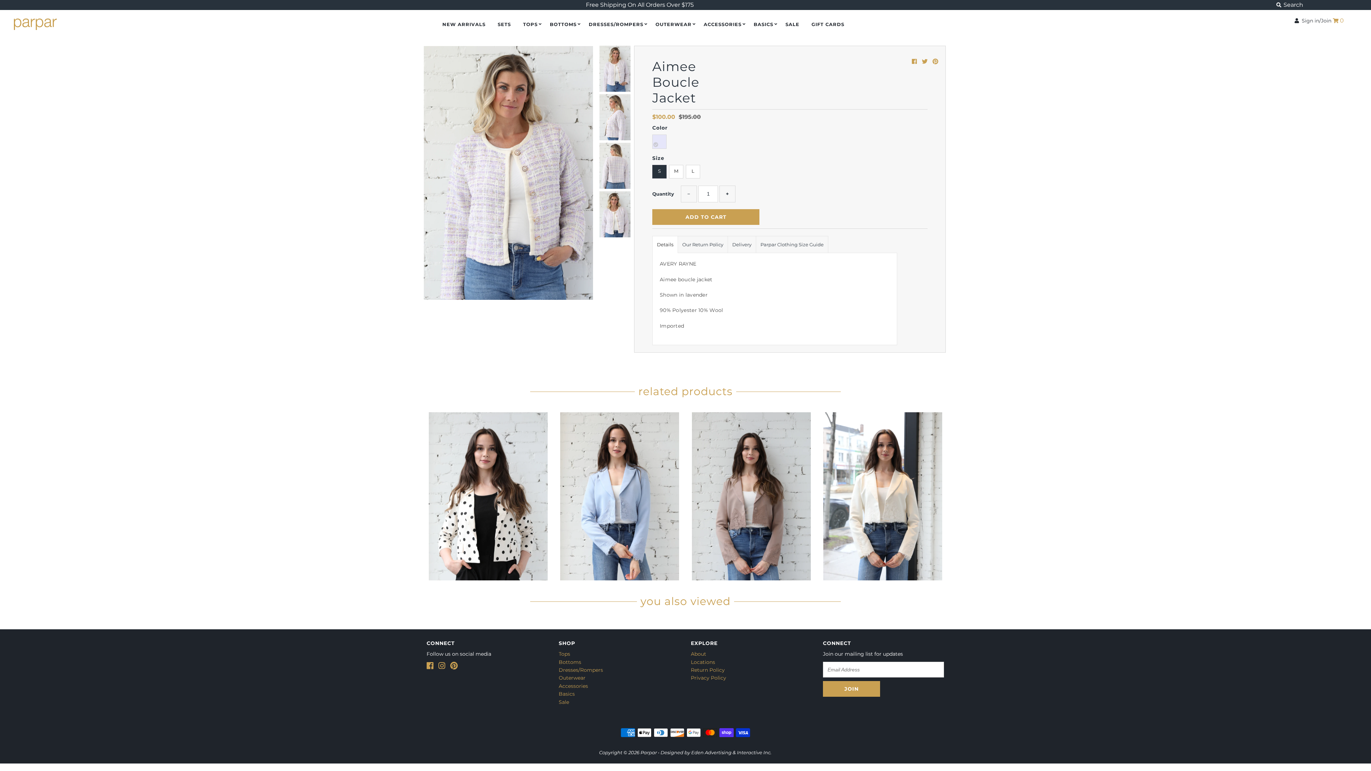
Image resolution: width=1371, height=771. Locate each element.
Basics (763, 24)
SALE (792, 24)
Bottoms (563, 24)
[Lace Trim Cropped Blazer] (619, 494)
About (698, 654)
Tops (530, 24)
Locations (703, 662)
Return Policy (708, 670)
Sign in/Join (1315, 20)
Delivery (742, 244)
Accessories (723, 24)
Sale (564, 702)
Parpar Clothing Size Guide (792, 244)
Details (665, 244)
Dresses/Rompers (616, 24)
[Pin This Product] (935, 61)
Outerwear (674, 24)
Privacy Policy (708, 678)
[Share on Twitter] (925, 61)
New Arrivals (464, 24)
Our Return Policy (702, 244)
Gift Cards (828, 24)
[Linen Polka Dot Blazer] (488, 494)
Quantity (663, 194)
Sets (504, 24)
